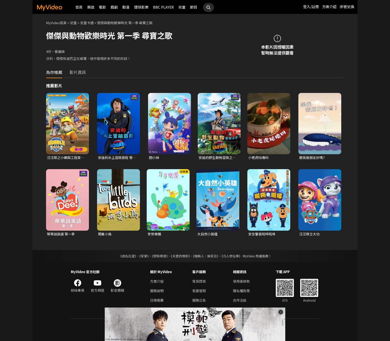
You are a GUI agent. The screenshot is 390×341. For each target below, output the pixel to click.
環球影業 (141, 7)
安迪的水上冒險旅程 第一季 (117, 157)
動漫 (126, 7)
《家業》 (144, 256)
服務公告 (199, 300)
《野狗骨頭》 (160, 256)
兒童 (182, 7)
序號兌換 (347, 6)
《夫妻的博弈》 (180, 256)
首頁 (79, 7)
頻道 (90, 7)
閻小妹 (154, 157)
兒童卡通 (87, 22)
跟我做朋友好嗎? (312, 157)
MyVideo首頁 (56, 22)
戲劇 (114, 7)
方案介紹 (329, 6)
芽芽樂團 (154, 234)
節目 (193, 7)
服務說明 (157, 290)
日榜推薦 (157, 300)
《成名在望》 (127, 256)
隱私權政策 (241, 290)
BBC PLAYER (163, 7)
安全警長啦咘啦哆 (261, 234)
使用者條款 (241, 281)
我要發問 (199, 290)
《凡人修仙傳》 (231, 256)
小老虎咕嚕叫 (258, 157)
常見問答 (199, 281)
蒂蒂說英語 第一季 (61, 234)
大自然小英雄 (207, 234)
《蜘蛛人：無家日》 (205, 256)
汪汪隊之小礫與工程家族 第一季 (65, 157)
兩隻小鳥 (104, 234)
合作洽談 (239, 300)
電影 (102, 7)
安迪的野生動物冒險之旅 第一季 (217, 157)
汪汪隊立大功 (309, 234)
